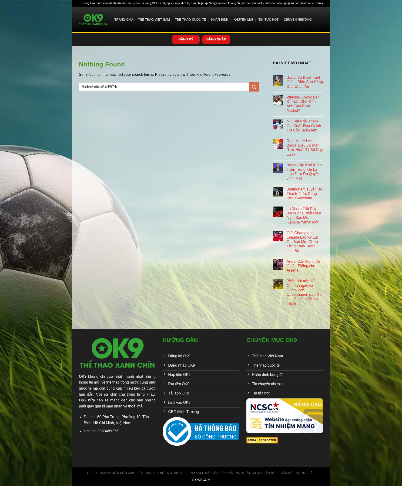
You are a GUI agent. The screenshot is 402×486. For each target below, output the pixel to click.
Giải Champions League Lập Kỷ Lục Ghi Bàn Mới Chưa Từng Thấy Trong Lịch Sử (303, 242)
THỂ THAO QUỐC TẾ (190, 19)
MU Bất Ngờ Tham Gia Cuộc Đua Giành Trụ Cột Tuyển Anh (304, 125)
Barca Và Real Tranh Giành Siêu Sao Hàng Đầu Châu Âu (305, 82)
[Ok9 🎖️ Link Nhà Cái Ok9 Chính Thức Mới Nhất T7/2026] (93, 19)
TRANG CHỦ (123, 19)
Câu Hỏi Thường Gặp (298, 473)
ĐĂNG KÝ (185, 39)
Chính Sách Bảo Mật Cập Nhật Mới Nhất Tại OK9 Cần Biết (231, 473)
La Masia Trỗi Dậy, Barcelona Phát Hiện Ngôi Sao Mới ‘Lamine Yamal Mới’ (304, 215)
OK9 (83, 376)
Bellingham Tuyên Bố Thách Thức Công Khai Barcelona (304, 193)
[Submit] (253, 86)
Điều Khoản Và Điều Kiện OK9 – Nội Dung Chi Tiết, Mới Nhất (134, 473)
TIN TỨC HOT (268, 19)
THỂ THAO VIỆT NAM (154, 19)
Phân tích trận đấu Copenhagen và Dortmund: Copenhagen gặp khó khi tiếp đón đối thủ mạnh (304, 292)
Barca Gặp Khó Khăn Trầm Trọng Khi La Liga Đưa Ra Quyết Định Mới (304, 172)
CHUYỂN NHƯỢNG (298, 19)
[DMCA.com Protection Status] (262, 440)
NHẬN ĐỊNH (219, 19)
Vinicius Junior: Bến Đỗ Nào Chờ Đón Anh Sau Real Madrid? (303, 104)
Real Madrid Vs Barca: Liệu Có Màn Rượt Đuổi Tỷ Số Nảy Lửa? (305, 147)
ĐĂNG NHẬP (216, 39)
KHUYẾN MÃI (243, 19)
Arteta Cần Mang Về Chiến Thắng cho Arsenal (303, 265)
